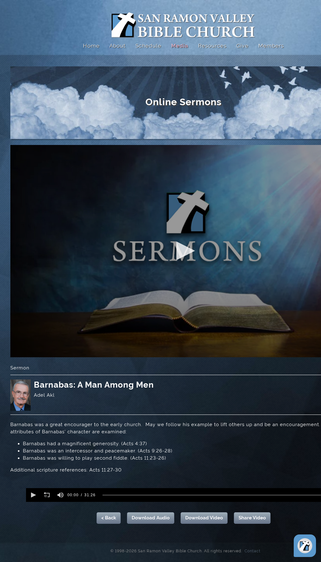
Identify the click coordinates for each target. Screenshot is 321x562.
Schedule (148, 46)
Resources (212, 46)
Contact (250, 551)
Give (242, 46)
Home (91, 46)
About (117, 46)
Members (271, 46)
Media (179, 46)
